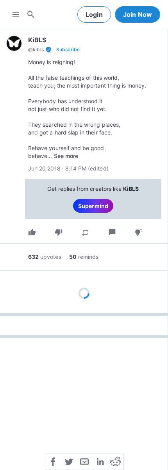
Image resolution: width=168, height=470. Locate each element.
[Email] (84, 461)
